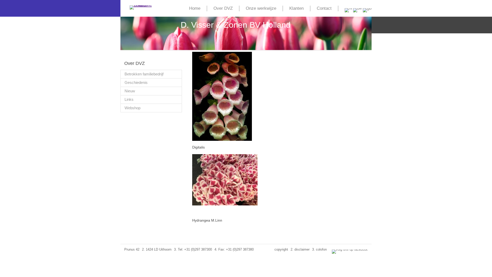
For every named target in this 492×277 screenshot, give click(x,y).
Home (194, 8)
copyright (281, 249)
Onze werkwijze (261, 8)
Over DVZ (223, 8)
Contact (324, 8)
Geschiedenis (136, 82)
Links (129, 99)
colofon (321, 249)
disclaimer (302, 249)
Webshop (132, 108)
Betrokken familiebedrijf (144, 74)
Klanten (296, 8)
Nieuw (130, 91)
